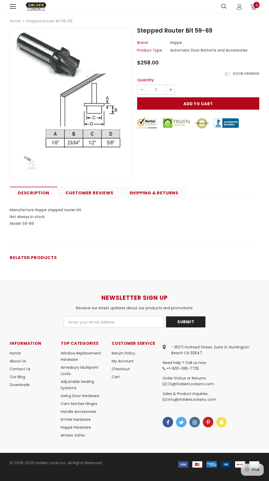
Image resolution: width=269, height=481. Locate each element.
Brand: (142, 42)
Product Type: (150, 50)
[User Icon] (239, 6)
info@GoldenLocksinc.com (191, 399)
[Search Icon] (223, 6)
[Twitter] (181, 422)
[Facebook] (168, 422)
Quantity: (145, 80)
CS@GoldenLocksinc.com (190, 384)
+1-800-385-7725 (182, 368)
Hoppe (176, 42)
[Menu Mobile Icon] (13, 6)
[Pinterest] (208, 422)
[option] (71, 89)
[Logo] (35, 6)
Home (15, 21)
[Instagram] (194, 422)
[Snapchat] (221, 422)
